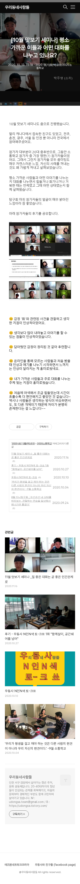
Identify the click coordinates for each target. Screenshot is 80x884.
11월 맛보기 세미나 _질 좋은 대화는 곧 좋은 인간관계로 (30, 455)
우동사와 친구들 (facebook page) (55, 864)
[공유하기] (24, 427)
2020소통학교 (44, 443)
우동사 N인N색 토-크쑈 (24, 477)
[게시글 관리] (29, 427)
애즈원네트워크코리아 (17, 864)
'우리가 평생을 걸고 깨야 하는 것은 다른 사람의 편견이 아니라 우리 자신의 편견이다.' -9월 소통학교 (31, 485)
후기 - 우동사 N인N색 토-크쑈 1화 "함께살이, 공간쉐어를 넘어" (30, 467)
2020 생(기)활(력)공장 (23, 443)
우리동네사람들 (17, 7)
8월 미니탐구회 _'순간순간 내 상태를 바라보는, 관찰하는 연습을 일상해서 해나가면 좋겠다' (31, 501)
